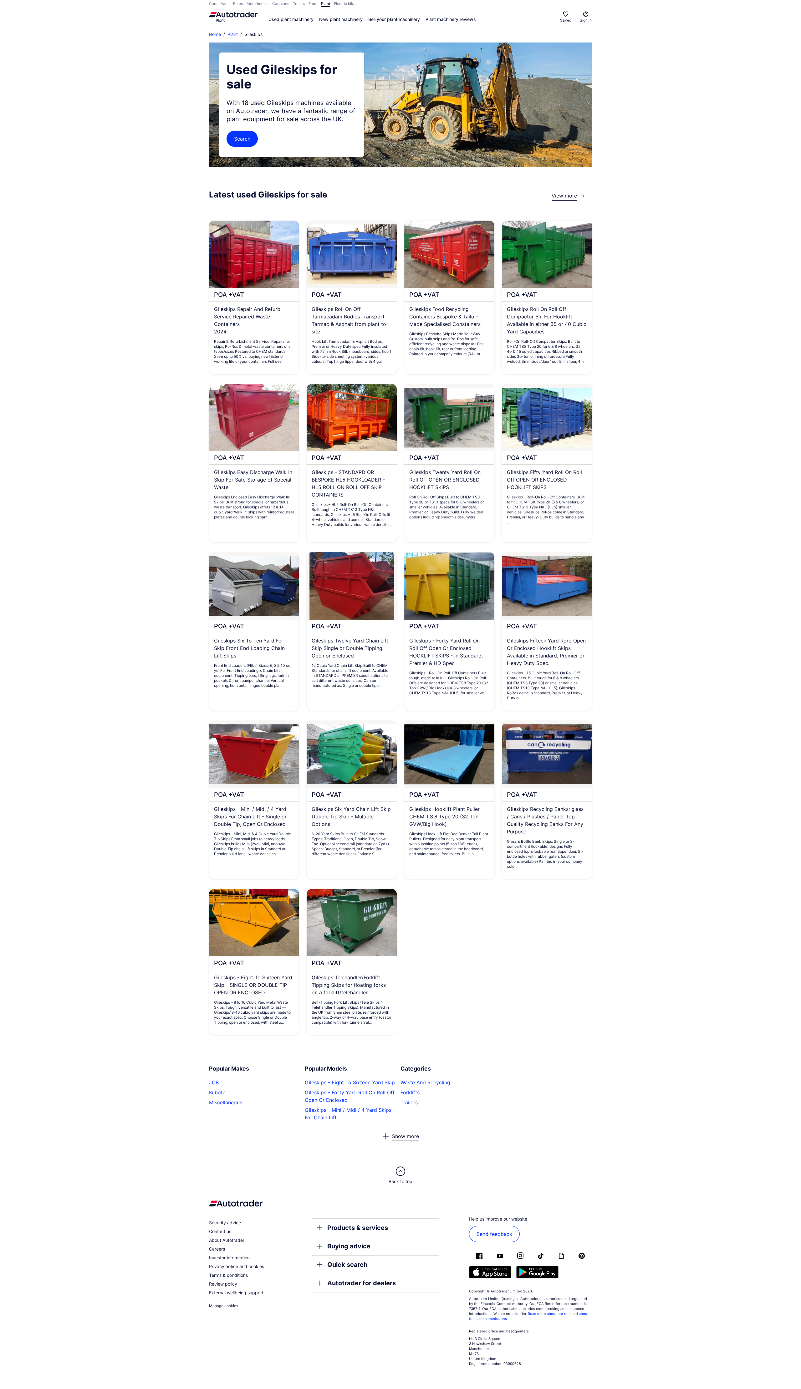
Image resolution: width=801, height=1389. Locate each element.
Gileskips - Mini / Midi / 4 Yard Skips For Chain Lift (348, 1114)
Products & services (357, 1228)
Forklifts (410, 1092)
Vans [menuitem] (225, 3)
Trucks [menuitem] (299, 3)
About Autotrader (226, 1240)
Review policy (223, 1284)
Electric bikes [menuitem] (345, 3)
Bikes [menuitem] (238, 3)
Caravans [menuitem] (280, 3)
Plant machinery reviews (451, 19)
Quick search (347, 1264)
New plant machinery (341, 19)
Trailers (409, 1102)
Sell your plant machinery (394, 19)
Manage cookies (223, 1305)
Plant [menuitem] (325, 3)
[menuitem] (291, 19)
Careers (217, 1249)
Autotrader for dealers (361, 1283)
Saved (565, 20)
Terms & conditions (228, 1275)
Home (215, 34)
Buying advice (348, 1246)
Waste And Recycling (425, 1082)
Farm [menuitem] (313, 3)
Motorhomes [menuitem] (257, 3)
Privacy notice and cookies (236, 1266)
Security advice (225, 1222)
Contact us (220, 1231)
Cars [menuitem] (213, 3)
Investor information (229, 1257)
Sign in (586, 20)
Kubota (217, 1092)
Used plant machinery (291, 19)
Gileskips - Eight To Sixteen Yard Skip (350, 1082)
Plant (232, 34)
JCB (214, 1082)
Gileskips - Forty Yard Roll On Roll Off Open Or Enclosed (350, 1096)
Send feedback (494, 1234)
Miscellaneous (225, 1102)
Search (242, 139)
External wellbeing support (236, 1292)
